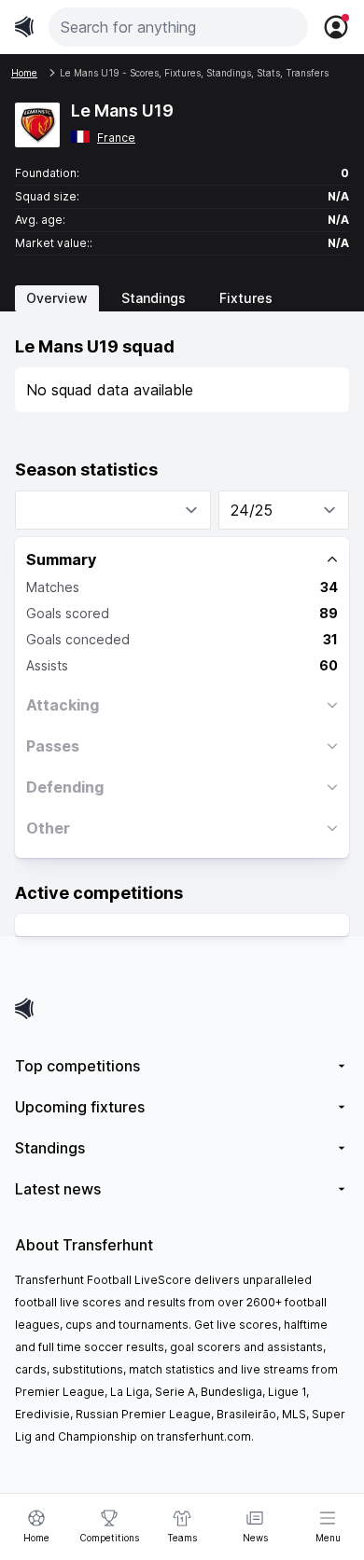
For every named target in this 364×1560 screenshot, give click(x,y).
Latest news (58, 1189)
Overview (57, 298)
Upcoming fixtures (80, 1107)
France (116, 138)
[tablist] (182, 298)
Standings (153, 298)
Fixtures (246, 298)
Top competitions (77, 1065)
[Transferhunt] (182, 1008)
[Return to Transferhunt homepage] (24, 26)
